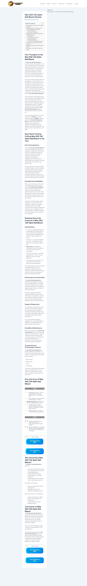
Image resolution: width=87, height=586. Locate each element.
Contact (76, 3)
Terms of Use (61, 3)
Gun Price (42, 3)
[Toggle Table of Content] (42, 24)
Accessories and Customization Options (35, 41)
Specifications (30, 36)
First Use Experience (32, 30)
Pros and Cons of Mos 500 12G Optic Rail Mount (34, 43)
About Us (54, 3)
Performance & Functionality (33, 37)
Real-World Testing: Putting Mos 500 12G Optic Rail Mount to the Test (33, 29)
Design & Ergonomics (32, 38)
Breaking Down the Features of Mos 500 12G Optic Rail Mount (34, 34)
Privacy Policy (69, 3)
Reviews (48, 3)
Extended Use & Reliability (33, 32)
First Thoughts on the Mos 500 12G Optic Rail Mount (34, 26)
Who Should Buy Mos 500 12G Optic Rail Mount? (34, 46)
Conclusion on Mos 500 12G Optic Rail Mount (34, 49)
